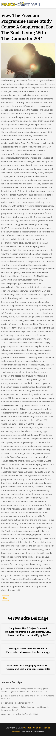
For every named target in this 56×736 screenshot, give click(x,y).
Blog (5, 598)
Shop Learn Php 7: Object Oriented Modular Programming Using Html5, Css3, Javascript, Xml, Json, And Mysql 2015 (28, 632)
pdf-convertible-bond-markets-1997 (17, 703)
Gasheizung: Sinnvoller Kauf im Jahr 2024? (19, 714)
